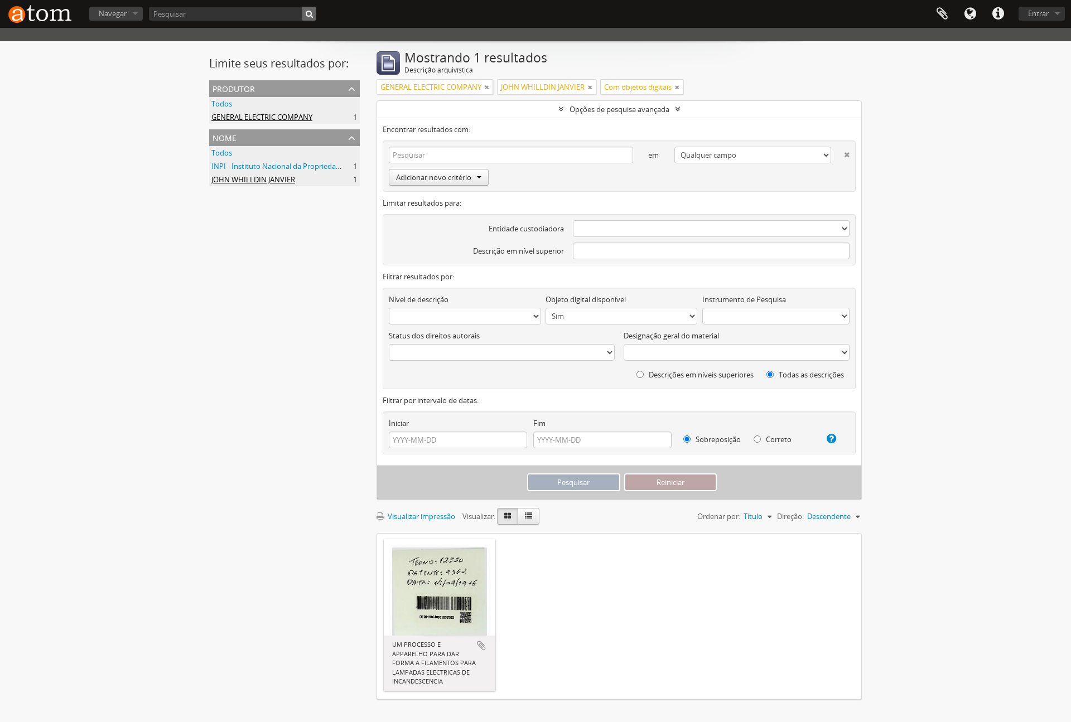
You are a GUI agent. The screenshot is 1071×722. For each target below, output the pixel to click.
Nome (225, 136)
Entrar (1038, 13)
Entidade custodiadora (526, 229)
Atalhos (998, 14)
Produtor (234, 87)
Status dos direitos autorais (434, 336)
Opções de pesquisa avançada (619, 109)
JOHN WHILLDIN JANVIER (253, 180)
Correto (778, 439)
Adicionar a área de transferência (481, 645)
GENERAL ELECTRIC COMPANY (261, 117)
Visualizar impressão (420, 516)
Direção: (790, 516)
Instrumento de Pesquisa (744, 299)
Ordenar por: (718, 516)
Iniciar (399, 423)
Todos (221, 104)
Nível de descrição (418, 299)
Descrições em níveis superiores (700, 375)
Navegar (113, 13)
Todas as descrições (810, 375)
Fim (539, 423)
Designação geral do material (671, 336)
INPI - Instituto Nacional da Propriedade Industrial (294, 166)
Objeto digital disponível (586, 299)
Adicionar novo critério (433, 177)
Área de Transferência (942, 14)
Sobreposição (717, 439)
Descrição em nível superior (518, 251)
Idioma (970, 14)
